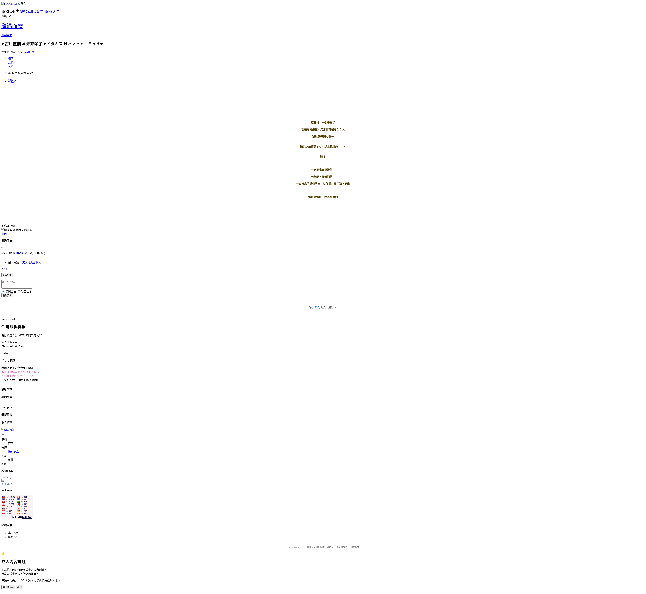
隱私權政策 (341, 547)
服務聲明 (355, 547)
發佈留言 (7, 295)
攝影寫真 (29, 52)
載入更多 (7, 275)
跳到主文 (6, 35)
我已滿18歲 (8, 587)
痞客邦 (20, 253)
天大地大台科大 (31, 262)
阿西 (4, 234)
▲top (4, 268)
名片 (10, 66)
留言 (27, 253)
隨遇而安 (12, 26)
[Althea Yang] (2, 480)
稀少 (12, 81)
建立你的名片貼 (7, 484)
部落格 (12, 62)
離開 (19, 587)
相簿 (10, 58)
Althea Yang (6, 478)
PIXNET (298, 547)
